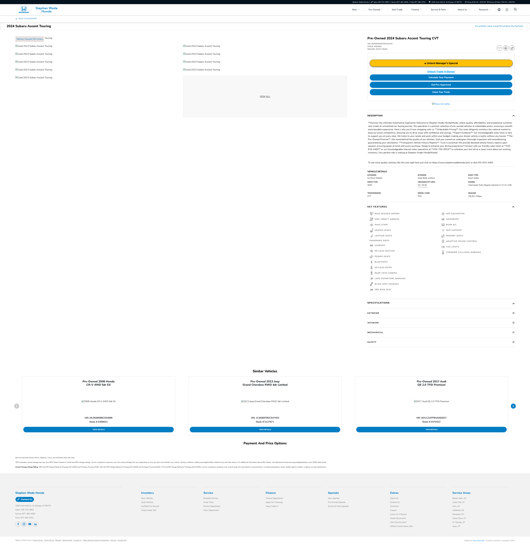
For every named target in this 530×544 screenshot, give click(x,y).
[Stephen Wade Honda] (39, 9)
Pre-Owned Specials (337, 502)
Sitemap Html (67, 540)
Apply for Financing (274, 502)
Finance (271, 493)
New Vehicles (147, 498)
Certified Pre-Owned (150, 506)
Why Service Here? (398, 522)
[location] (429, 2)
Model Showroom (398, 518)
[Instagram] (24, 524)
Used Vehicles (147, 502)
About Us (394, 498)
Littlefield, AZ (458, 510)
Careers (393, 510)
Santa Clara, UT (459, 518)
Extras (394, 493)
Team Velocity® (479, 540)
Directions (394, 506)
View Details (99, 429)
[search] (515, 9)
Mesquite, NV (458, 514)
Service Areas (461, 493)
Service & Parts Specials (338, 506)
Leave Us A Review (398, 514)
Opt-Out (113, 540)
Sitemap (58, 540)
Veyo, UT (456, 526)
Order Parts (208, 502)
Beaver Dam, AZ (459, 498)
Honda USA (122, 540)
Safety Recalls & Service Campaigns (96, 540)
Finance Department (274, 498)
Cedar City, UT (458, 502)
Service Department (211, 506)
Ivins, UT (456, 506)
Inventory (147, 493)
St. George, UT (458, 522)
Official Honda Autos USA (401, 526)
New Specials (334, 498)
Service (208, 493)
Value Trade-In (272, 506)
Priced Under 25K (148, 510)
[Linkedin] (35, 524)
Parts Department (211, 510)
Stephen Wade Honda (23, 540)
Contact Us (26, 499)
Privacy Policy (38, 540)
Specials (333, 493)
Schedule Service (210, 498)
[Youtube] (29, 524)
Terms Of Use (49, 540)
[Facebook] (18, 524)
